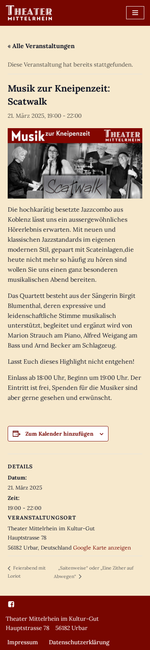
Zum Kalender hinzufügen (59, 433)
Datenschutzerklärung (79, 642)
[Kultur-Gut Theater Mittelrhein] (29, 12)
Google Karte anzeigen (102, 547)
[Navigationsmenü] (135, 12)
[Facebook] (11, 604)
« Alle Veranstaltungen (41, 46)
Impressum (22, 642)
